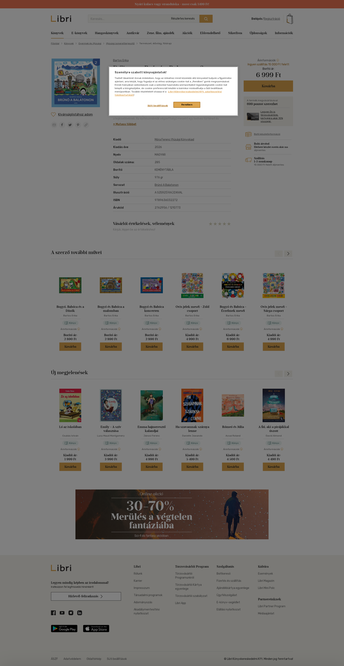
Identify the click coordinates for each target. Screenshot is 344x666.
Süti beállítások (158, 105)
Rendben (187, 104)
